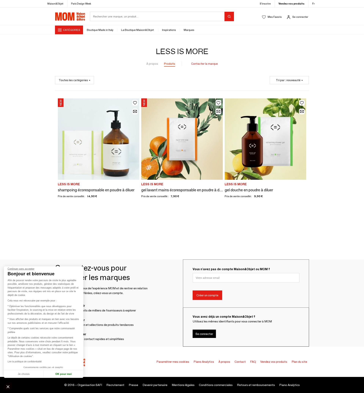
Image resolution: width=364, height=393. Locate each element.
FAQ (253, 361)
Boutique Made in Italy (100, 30)
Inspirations (169, 30)
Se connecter (300, 17)
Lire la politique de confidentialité (25, 361)
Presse (133, 385)
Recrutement (115, 385)
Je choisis (24, 373)
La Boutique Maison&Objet (137, 30)
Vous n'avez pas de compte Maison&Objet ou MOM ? (231, 269)
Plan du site (299, 361)
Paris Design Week (81, 3)
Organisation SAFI (90, 385)
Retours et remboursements (256, 385)
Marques (189, 30)
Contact (240, 361)
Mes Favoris (275, 17)
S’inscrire (265, 3)
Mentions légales (183, 385)
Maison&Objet (55, 3)
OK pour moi (63, 373)
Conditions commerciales (216, 385)
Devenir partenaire (155, 385)
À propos (152, 63)
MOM (70, 16)
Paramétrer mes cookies (172, 361)
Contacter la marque (204, 63)
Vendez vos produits (291, 3)
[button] (8, 386)
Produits (169, 63)
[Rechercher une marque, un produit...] (229, 16)
